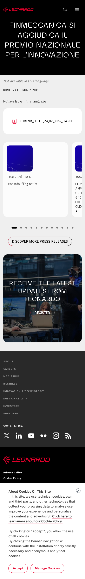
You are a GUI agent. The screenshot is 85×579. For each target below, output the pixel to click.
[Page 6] (41, 227)
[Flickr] (43, 435)
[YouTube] (31, 435)
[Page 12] (72, 227)
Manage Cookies (47, 568)
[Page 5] (36, 227)
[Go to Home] (42, 460)
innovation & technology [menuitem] (23, 391)
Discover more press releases (40, 241)
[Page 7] (47, 227)
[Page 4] (31, 227)
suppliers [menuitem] (11, 413)
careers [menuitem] (9, 369)
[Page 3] (26, 227)
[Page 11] (67, 227)
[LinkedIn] (19, 435)
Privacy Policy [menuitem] (12, 473)
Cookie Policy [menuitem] (12, 478)
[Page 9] (57, 227)
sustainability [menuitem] (15, 399)
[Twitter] (6, 435)
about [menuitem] (8, 361)
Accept (18, 568)
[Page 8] (52, 227)
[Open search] (65, 9)
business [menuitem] (10, 384)
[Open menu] (77, 9)
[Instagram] (56, 435)
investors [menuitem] (11, 406)
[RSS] (68, 435)
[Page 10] (62, 227)
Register (42, 313)
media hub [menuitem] (11, 376)
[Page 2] (21, 227)
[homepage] (18, 9)
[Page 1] (14, 227)
